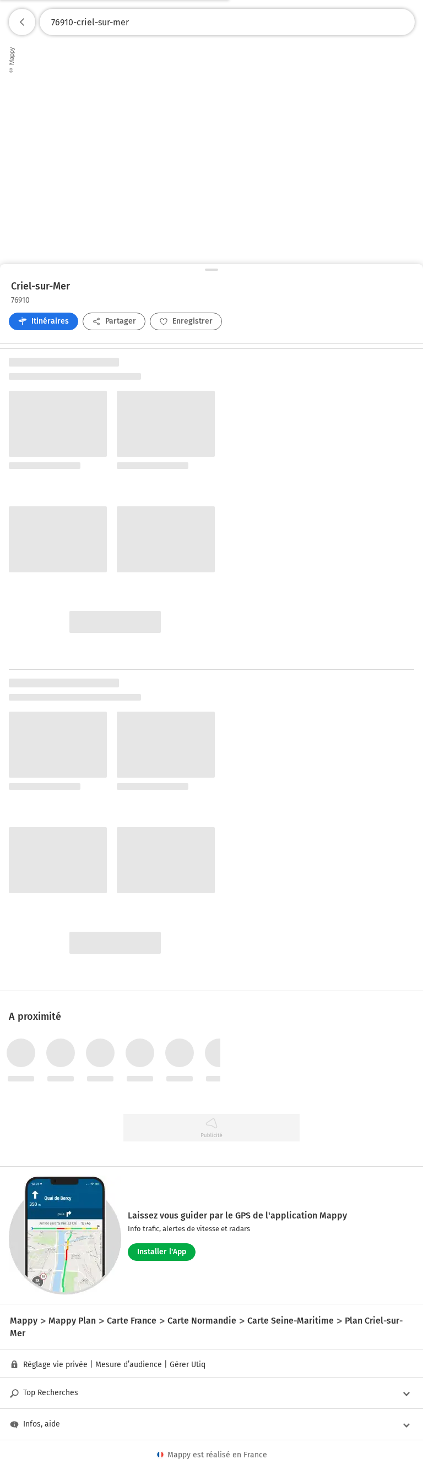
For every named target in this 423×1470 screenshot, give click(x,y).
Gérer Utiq (187, 1364)
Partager (120, 321)
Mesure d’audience (128, 1364)
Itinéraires (50, 321)
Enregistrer (192, 321)
